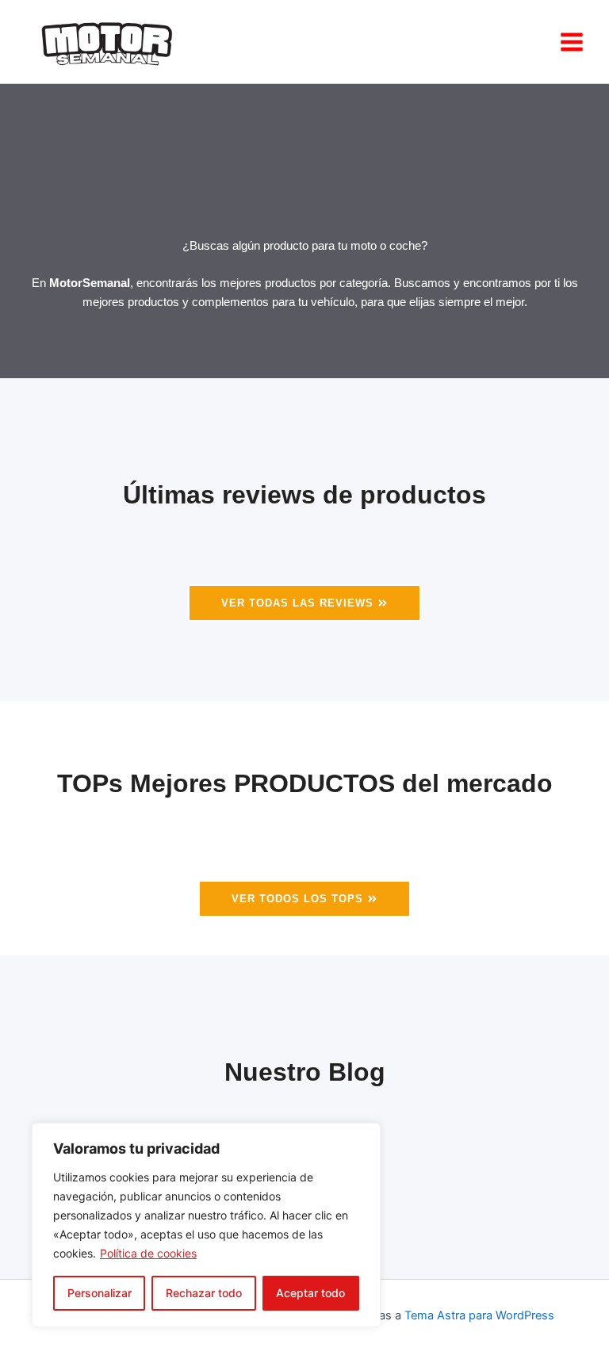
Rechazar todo (204, 1293)
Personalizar (99, 1293)
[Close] (363, 1136)
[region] (206, 1225)
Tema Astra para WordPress (479, 1315)
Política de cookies (148, 1253)
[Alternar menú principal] (571, 42)
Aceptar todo (310, 1293)
